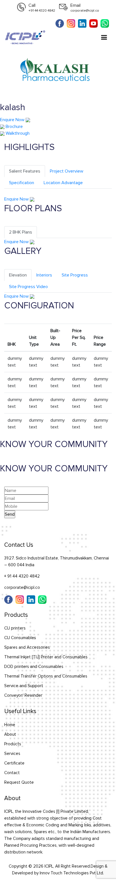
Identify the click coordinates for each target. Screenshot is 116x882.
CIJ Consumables (20, 637)
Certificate (14, 763)
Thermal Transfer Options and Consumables (45, 676)
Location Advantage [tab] (63, 183)
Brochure (14, 126)
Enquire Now (13, 120)
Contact (12, 772)
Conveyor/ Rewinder (23, 695)
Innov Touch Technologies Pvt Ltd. (72, 873)
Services (12, 753)
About (10, 734)
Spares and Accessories (27, 647)
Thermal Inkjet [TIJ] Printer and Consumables (46, 656)
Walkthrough (17, 133)
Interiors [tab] (44, 275)
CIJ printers (15, 628)
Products (12, 743)
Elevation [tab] (18, 275)
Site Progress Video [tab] (28, 286)
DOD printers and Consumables (33, 666)
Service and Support (23, 685)
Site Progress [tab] (75, 275)
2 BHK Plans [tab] (20, 232)
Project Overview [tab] (66, 171)
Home (9, 724)
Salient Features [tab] (24, 171)
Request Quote (19, 782)
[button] (104, 38)
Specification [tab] (21, 183)
